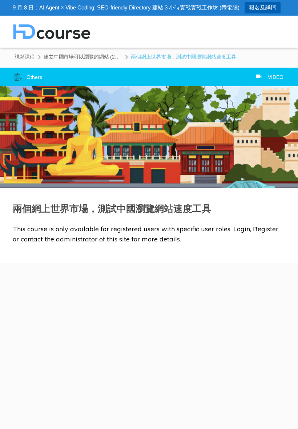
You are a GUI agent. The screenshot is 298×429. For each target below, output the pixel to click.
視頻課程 (25, 57)
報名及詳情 (262, 7)
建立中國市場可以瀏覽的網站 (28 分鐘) (83, 57)
